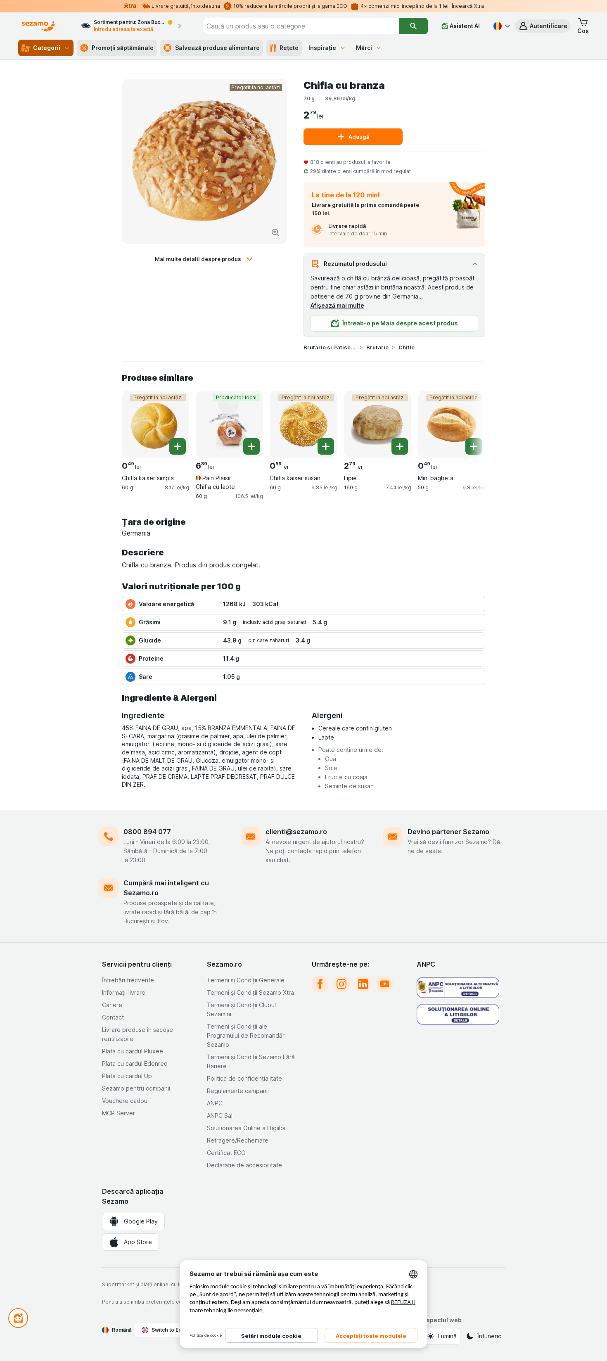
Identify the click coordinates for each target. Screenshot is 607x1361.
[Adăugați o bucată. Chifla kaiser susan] (326, 446)
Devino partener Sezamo (448, 832)
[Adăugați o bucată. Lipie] (399, 446)
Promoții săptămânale (123, 47)
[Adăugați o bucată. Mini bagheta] (473, 446)
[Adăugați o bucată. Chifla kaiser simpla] (177, 446)
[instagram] (341, 984)
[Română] (501, 26)
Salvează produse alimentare (217, 47)
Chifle (406, 347)
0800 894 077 (147, 832)
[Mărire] (275, 232)
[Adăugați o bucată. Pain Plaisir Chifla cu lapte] (251, 446)
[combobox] (301, 26)
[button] (543, 26)
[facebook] (320, 984)
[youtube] (384, 984)
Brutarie (377, 347)
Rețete (289, 47)
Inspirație (322, 47)
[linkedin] (363, 984)
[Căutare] (413, 26)
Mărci (364, 47)
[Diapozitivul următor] (469, 424)
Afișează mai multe (337, 305)
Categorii (46, 47)
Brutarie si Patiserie (330, 347)
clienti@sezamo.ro (296, 832)
